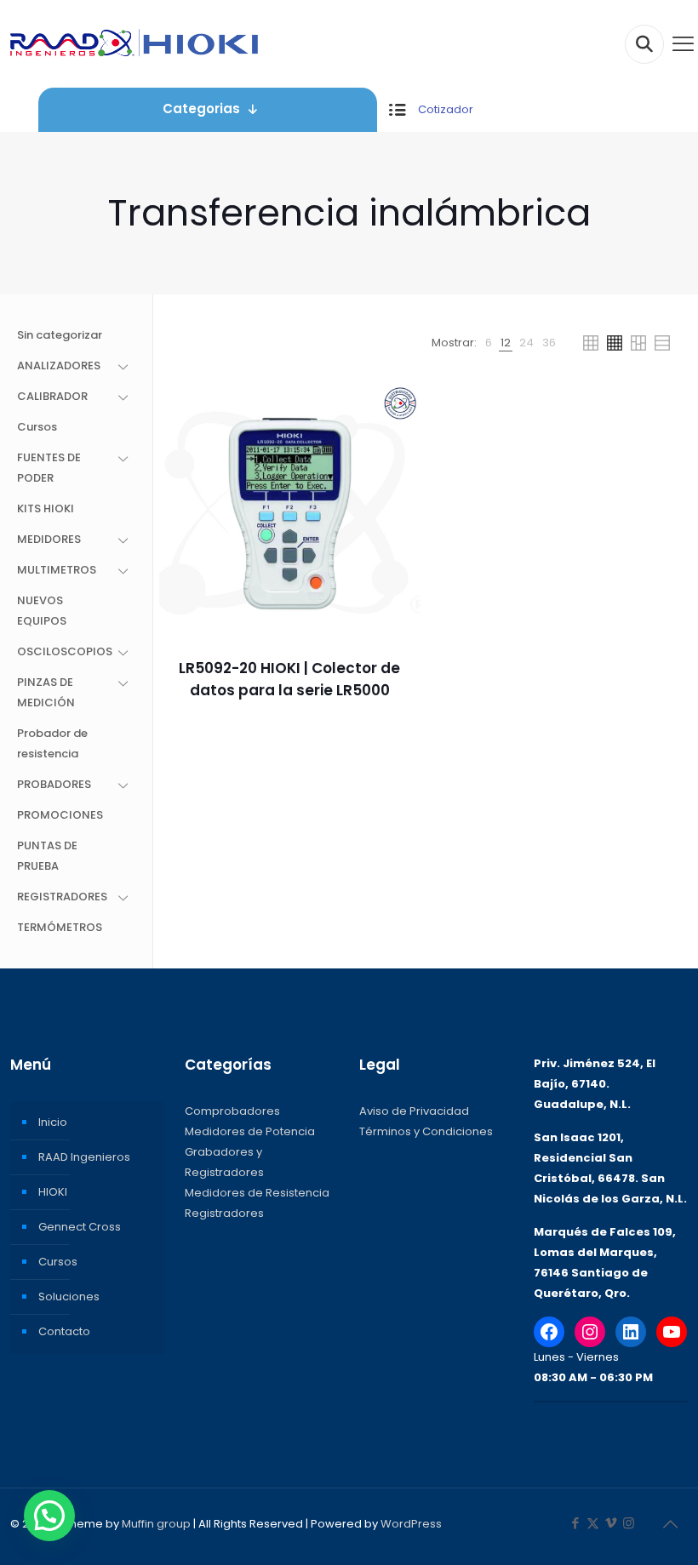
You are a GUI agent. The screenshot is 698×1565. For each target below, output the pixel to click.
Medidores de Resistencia (257, 1193)
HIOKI (52, 1192)
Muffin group (156, 1524)
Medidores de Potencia (250, 1131)
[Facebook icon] (575, 1523)
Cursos (57, 1262)
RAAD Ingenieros (84, 1157)
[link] (488, 343)
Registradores (224, 1213)
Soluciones (69, 1296)
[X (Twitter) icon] (592, 1523)
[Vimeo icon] (610, 1523)
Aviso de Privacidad (414, 1111)
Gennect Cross (79, 1227)
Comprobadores (232, 1111)
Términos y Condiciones (426, 1131)
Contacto (64, 1331)
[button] (49, 1515)
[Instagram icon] (628, 1523)
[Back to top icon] (670, 1524)
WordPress (411, 1524)
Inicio (52, 1122)
